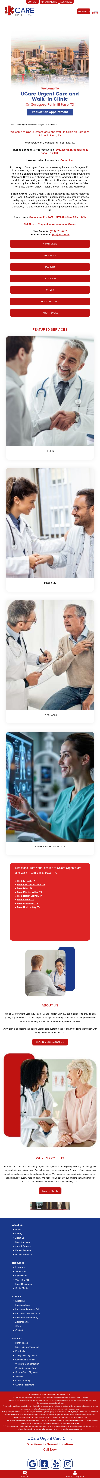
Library (18, 1233)
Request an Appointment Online (57, 224)
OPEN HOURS (50, 278)
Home (12, 125)
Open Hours (21, 1275)
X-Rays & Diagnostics (26, 1355)
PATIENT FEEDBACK (50, 301)
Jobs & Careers (23, 1246)
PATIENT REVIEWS (50, 313)
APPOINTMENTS (50, 244)
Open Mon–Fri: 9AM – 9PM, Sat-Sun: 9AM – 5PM (57, 217)
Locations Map (22, 1305)
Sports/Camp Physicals (26, 1372)
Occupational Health (25, 1359)
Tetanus (19, 1376)
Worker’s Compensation (27, 1364)
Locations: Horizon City (26, 1317)
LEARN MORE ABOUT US (50, 1042)
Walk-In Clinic (22, 1280)
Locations (20, 1301)
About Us (19, 1238)
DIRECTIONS (50, 255)
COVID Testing (22, 1380)
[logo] (19, 12)
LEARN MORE (50, 1191)
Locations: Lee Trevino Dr (27, 1313)
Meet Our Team (22, 1242)
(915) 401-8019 (60, 234)
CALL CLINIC (50, 267)
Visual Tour (20, 1271)
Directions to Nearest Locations (50, 1444)
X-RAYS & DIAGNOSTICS (50, 846)
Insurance (20, 1267)
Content (19, 1330)
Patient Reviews (23, 1250)
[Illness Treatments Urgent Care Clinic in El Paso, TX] (50, 391)
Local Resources (23, 1284)
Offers (18, 1326)
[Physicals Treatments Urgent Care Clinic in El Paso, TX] (50, 655)
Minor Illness (21, 1343)
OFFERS (50, 290)
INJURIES (50, 582)
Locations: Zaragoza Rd (27, 1309)
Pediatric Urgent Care (25, 1368)
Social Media (21, 1288)
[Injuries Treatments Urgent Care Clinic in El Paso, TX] (50, 523)
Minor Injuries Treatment (27, 1347)
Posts (18, 1229)
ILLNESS (50, 450)
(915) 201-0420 (58, 231)
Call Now (29, 224)
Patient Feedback (23, 1254)
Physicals (20, 1351)
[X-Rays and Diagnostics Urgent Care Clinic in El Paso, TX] (50, 787)
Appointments (22, 1322)
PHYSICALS (50, 714)
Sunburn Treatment (24, 1385)
